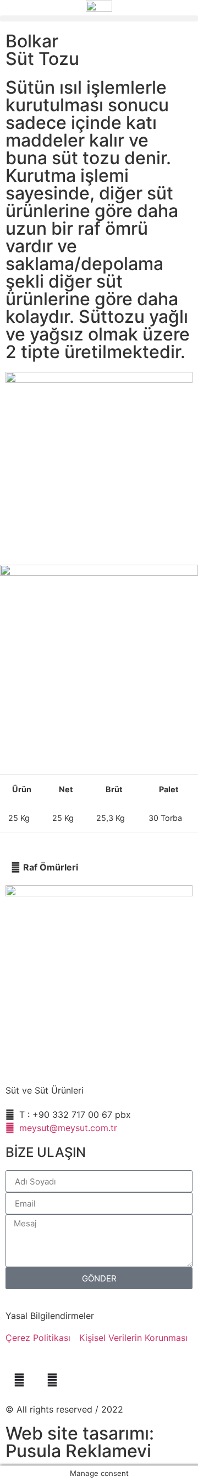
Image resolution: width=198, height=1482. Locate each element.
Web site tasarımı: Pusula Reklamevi (80, 1442)
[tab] (99, 867)
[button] (99, 18)
